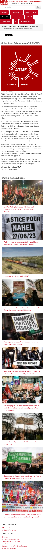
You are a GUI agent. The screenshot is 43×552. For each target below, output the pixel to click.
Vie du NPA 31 (16, 12)
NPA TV (29, 17)
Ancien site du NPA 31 (9, 548)
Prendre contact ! (27, 21)
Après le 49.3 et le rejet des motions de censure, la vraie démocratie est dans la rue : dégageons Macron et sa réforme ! (22, 408)
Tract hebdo (6, 544)
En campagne (17, 17)
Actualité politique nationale (28, 26)
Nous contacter (31, 12)
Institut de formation (9, 530)
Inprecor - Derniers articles (11, 539)
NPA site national (7, 528)
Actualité (5, 17)
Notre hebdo (6, 537)
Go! (38, 7)
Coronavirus (6, 21)
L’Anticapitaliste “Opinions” (11, 541)
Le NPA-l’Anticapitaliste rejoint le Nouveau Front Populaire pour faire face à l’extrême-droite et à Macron (20, 209)
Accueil (4, 12)
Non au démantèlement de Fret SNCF (16, 276)
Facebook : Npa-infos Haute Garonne (14, 546)
